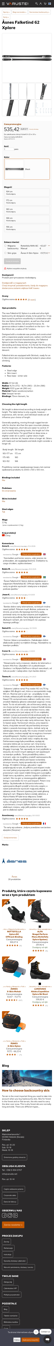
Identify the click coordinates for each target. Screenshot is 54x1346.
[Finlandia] (50, 4)
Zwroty (6, 1241)
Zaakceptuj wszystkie (30, 1340)
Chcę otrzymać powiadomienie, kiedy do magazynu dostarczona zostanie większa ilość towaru (25, 286)
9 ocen (32, 299)
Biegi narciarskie (19, 12)
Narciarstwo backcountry (39, 12)
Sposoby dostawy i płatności (14, 1261)
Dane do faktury (10, 1201)
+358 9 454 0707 (14, 1170)
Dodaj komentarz (10, 837)
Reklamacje (8, 1248)
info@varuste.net (9, 1174)
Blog (5, 1309)
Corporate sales (10, 1195)
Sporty (6, 12)
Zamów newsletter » (13, 1225)
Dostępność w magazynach (14, 283)
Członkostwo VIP (10, 1288)
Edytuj (16, 1340)
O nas (6, 1328)
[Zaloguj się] (40, 3)
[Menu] (3, 4)
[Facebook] (4, 1215)
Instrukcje (7, 1254)
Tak (3, 512)
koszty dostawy (34, 129)
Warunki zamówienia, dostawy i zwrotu (18, 1267)
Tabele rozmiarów (10, 1315)
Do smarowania (9, 490)
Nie (3, 480)
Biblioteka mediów (11, 1322)
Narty (6, 17)
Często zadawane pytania (13, 1189)
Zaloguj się (8, 1282)
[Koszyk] (45, 4)
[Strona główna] (18, 4)
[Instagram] (10, 1215)
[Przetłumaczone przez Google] (10, 554)
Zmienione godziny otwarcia (14, 1157)
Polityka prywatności (12, 1294)
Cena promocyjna (12, 124)
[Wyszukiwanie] (36, 3)
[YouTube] (15, 1215)
